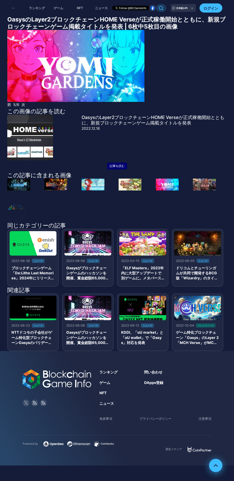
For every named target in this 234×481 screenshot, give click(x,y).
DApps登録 (153, 382)
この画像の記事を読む (36, 111)
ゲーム (58, 8)
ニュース (106, 403)
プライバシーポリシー (155, 418)
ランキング (37, 8)
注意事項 (205, 418)
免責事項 (105, 418)
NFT (80, 8)
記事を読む (117, 166)
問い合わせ (153, 372)
